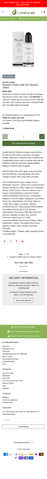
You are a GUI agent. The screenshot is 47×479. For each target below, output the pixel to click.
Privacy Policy (7, 402)
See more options (23, 300)
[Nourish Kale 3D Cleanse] (23, 46)
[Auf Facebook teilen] (10, 241)
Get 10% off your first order (12, 381)
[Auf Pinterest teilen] (16, 241)
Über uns (5, 346)
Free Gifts (6, 378)
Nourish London (8, 82)
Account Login (7, 373)
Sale (4, 386)
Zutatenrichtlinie (8, 361)
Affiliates (5, 397)
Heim (21, 254)
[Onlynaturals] (23, 12)
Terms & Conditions (9, 400)
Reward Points (7, 383)
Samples (5, 388)
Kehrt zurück (7, 356)
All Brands (6, 376)
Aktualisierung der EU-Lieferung (14, 354)
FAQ (4, 364)
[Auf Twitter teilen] (4, 241)
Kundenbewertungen (10, 359)
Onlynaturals (26, 449)
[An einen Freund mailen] (22, 241)
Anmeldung (23, 427)
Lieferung (6, 351)
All (27, 254)
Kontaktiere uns (8, 349)
